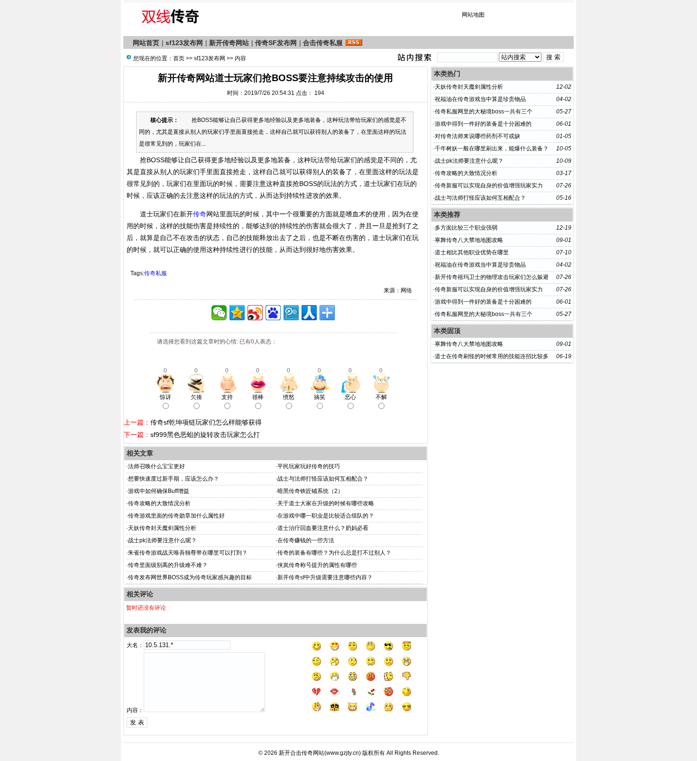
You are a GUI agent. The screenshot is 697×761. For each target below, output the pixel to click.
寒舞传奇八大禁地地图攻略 (469, 240)
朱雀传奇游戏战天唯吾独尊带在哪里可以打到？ (188, 552)
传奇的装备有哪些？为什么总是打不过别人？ (334, 552)
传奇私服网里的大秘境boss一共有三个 (483, 111)
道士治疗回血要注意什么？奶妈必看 (322, 528)
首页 (178, 58)
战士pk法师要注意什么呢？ (162, 540)
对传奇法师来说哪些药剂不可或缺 (477, 136)
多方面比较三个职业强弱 (466, 227)
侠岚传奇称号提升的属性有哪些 (317, 565)
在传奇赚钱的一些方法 (305, 540)
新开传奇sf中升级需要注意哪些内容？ (325, 577)
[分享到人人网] (309, 312)
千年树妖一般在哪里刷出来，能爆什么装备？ (492, 148)
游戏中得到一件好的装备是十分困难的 (483, 124)
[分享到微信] (219, 312)
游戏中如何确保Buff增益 (158, 491)
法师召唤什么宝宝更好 (156, 466)
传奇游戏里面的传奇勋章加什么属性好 (176, 515)
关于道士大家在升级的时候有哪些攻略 (325, 503)
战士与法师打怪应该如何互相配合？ (322, 478)
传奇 (199, 214)
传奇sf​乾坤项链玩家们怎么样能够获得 (206, 422)
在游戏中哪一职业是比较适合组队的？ (325, 515)
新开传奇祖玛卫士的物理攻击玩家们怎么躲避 (492, 277)
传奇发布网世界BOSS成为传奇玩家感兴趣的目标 (190, 577)
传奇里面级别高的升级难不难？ (168, 565)
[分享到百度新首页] (273, 312)
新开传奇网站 (229, 42)
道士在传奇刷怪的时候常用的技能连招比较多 (492, 356)
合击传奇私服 (323, 42)
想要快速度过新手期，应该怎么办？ (173, 478)
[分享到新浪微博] (255, 312)
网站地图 (473, 14)
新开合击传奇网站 (301, 753)
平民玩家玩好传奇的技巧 (308, 466)
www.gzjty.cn (342, 753)
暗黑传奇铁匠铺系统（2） (310, 491)
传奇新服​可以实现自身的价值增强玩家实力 (489, 185)
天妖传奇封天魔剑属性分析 (162, 528)
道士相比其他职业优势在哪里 (472, 252)
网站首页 (146, 42)
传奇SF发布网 (276, 42)
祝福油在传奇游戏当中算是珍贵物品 (480, 99)
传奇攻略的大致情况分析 (159, 503)
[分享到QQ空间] (237, 312)
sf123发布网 (184, 42)
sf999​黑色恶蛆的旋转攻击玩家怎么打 (205, 434)
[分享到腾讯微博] (291, 312)
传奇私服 (155, 273)
